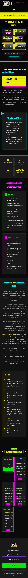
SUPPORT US (14, 566)
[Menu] (14, 8)
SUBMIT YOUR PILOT (11, 81)
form (8, 227)
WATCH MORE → (14, 58)
